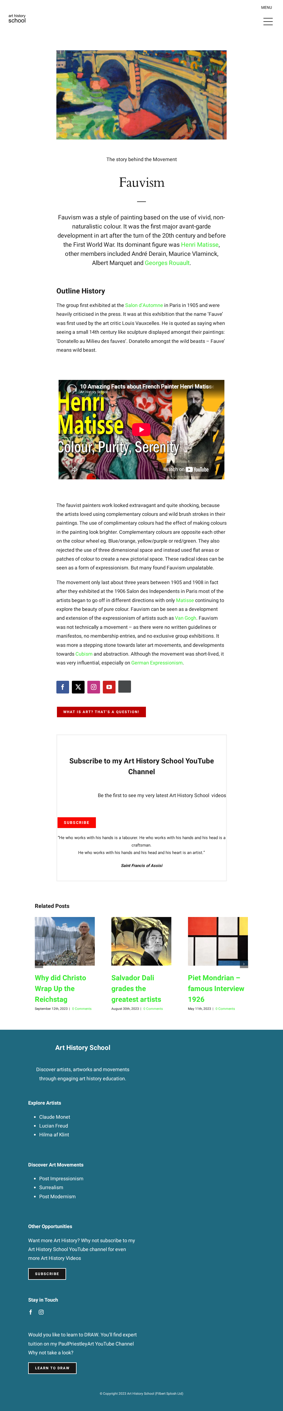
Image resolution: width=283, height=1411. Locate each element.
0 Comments (81, 1008)
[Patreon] (124, 686)
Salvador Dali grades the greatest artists (136, 989)
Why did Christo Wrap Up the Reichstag (60, 989)
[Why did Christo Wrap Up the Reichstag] (65, 941)
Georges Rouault (167, 263)
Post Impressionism (61, 1179)
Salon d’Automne (144, 305)
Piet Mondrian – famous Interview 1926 (216, 989)
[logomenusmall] (17, 11)
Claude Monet (54, 1117)
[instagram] (93, 687)
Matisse (185, 600)
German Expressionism (157, 663)
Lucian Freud (53, 1126)
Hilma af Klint (54, 1135)
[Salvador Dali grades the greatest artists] (141, 941)
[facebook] (62, 687)
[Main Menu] (268, 21)
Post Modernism (57, 1196)
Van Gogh (185, 618)
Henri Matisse (200, 244)
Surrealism (51, 1187)
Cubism (84, 654)
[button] (39, 964)
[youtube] (109, 687)
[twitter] (78, 687)
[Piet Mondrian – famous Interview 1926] (218, 941)
